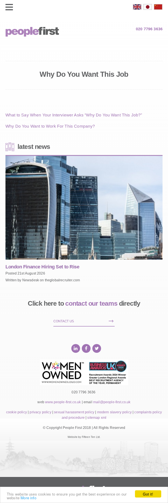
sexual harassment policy (74, 412)
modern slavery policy (114, 412)
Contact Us (63, 321)
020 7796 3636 (149, 29)
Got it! (148, 494)
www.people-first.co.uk (63, 402)
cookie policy (16, 412)
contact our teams (91, 303)
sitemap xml (96, 417)
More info (28, 497)
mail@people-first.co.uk (112, 402)
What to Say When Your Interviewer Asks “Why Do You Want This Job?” (73, 115)
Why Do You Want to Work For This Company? (50, 126)
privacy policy (40, 412)
